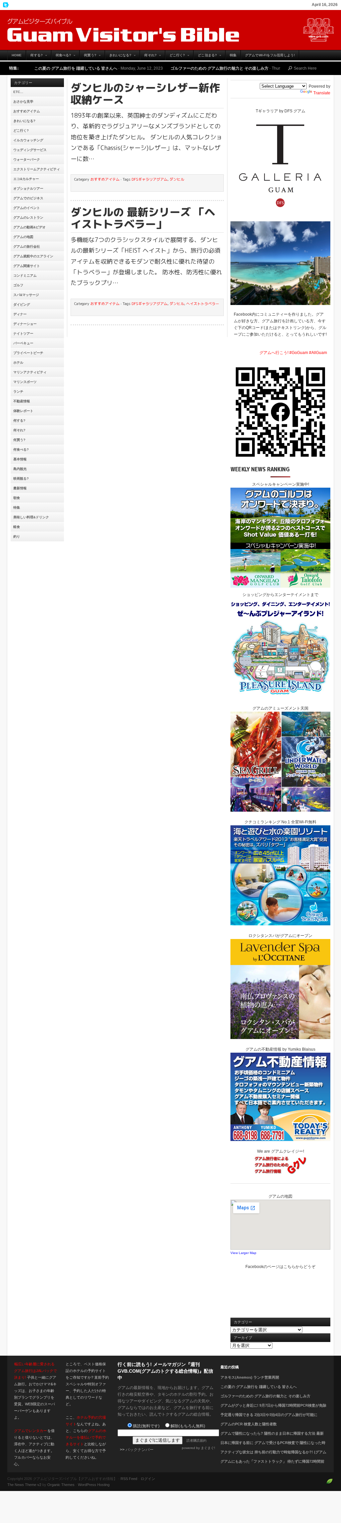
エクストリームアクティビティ (36, 169)
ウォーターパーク (26, 159)
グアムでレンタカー (30, 1431)
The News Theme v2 (24, 1485)
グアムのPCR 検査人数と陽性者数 (248, 1424)
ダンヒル (177, 179)
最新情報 (20, 488)
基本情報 (20, 459)
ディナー (20, 314)
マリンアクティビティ (30, 372)
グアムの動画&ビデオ (29, 227)
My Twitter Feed (5, 5)
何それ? (148, 56)
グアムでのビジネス (28, 198)
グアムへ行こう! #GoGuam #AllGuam (293, 352)
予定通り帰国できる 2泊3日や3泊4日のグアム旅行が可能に (268, 1415)
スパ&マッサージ (26, 295)
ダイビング (21, 304)
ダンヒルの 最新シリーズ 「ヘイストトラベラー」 (143, 218)
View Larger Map (243, 1253)
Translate (321, 93)
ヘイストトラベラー (202, 303)
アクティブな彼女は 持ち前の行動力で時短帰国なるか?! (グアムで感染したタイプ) (273, 1456)
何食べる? (61, 56)
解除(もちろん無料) (187, 1426)
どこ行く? (175, 56)
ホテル (18, 362)
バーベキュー (23, 343)
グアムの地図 (23, 237)
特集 (233, 55)
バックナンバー (140, 1449)
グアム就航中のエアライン (33, 256)
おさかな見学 (23, 101)
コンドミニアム (25, 275)
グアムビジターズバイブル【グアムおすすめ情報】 (170, 30)
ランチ (18, 391)
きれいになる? (118, 56)
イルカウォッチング (28, 140)
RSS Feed (129, 1479)
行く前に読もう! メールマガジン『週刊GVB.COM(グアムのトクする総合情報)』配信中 (165, 1371)
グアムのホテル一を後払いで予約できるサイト (86, 1437)
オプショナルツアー (28, 188)
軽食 (16, 527)
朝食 (16, 498)
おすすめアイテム (26, 111)
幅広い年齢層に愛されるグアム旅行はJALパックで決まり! (35, 1370)
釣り (16, 536)
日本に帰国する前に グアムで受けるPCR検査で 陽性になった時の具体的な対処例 (272, 1447)
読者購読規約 (196, 1440)
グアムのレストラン (28, 217)
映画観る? (21, 478)
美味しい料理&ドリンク (31, 517)
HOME (17, 55)
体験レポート (23, 411)
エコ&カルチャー (26, 179)
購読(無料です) (146, 1426)
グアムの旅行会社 (26, 246)
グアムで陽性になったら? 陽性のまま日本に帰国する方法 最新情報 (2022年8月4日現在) (272, 1437)
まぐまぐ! (208, 1448)
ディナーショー (25, 324)
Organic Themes (61, 1485)
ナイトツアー (23, 333)
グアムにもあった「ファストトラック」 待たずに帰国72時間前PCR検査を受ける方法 (272, 1465)
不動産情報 (21, 401)
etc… (18, 92)
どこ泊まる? (205, 56)
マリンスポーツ (25, 382)
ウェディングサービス (30, 150)
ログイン (148, 1479)
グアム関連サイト (26, 266)
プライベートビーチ (28, 353)
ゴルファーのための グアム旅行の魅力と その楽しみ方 (164, 68)
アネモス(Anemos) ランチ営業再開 (249, 1377)
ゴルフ (18, 285)
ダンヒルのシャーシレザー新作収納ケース (145, 93)
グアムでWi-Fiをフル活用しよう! (270, 55)
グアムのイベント (26, 208)
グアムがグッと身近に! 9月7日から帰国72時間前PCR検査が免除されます (273, 1409)
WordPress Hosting (94, 1485)
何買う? (88, 56)
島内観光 (20, 469)
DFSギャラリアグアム (150, 179)
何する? (34, 56)
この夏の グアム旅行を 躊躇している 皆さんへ (258, 1387)
